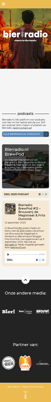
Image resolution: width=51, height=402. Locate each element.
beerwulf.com (18, 247)
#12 (20, 228)
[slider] (24, 254)
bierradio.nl (11, 244)
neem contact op (22, 128)
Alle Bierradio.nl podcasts (21, 134)
